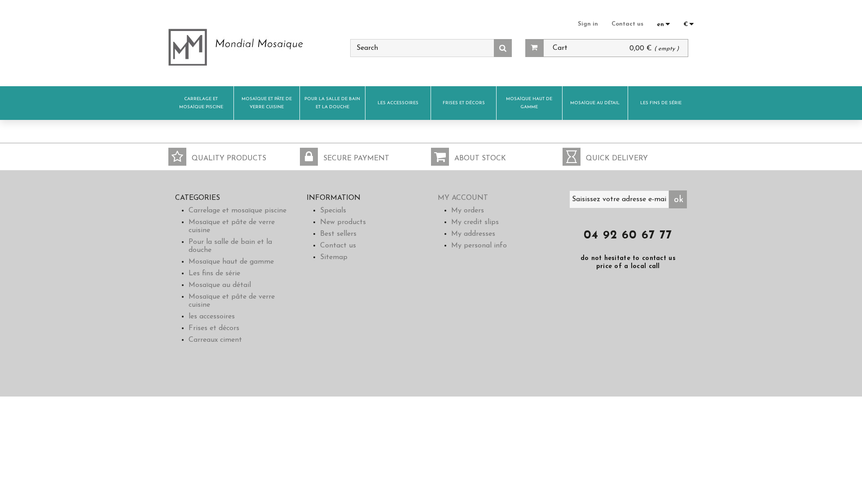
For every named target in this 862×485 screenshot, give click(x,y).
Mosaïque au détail (595, 103)
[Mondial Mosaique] (252, 47)
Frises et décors (464, 103)
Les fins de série (661, 103)
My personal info (479, 245)
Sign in (588, 24)
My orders (467, 210)
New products (343, 222)
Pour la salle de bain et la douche (332, 103)
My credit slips (475, 222)
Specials (333, 210)
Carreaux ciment (215, 340)
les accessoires (398, 103)
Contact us (627, 24)
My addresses (473, 234)
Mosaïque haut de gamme (529, 103)
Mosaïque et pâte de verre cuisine (267, 103)
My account (463, 198)
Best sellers (338, 234)
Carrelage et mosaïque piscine (201, 103)
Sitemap (333, 257)
